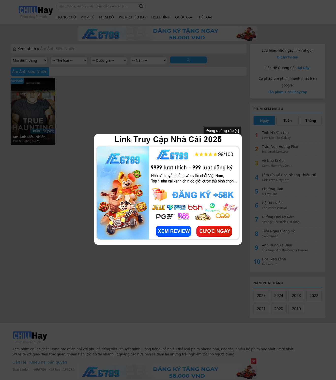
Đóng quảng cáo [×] (222, 130)
